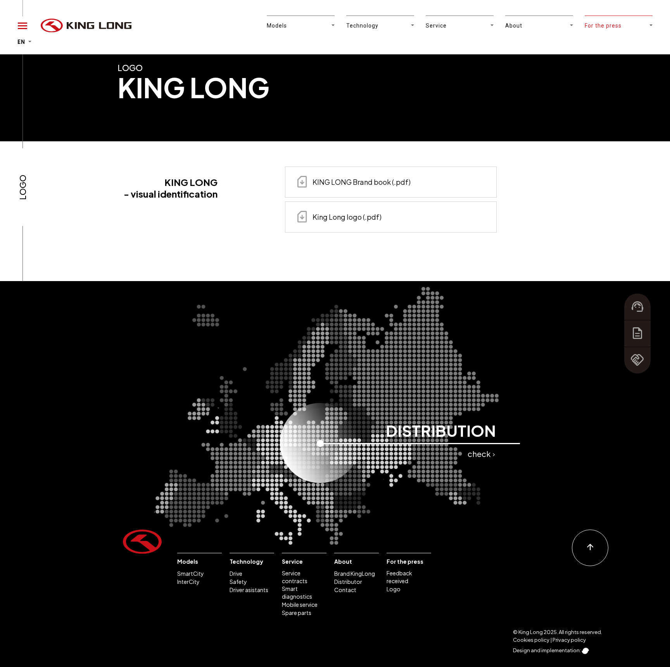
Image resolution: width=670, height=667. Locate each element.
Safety (238, 581)
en (22, 42)
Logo (394, 588)
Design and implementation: (547, 650)
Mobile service (300, 604)
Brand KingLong (354, 573)
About (343, 561)
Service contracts (294, 577)
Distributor (348, 581)
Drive (236, 573)
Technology (246, 561)
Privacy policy (569, 640)
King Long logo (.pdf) (338, 216)
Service (292, 561)
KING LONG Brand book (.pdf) (353, 181)
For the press (405, 561)
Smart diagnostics (297, 592)
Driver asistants (249, 589)
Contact (345, 589)
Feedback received (399, 577)
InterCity (188, 581)
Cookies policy (531, 640)
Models (187, 561)
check (482, 454)
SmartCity (190, 573)
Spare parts (296, 612)
